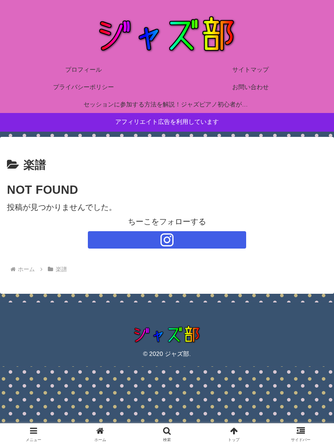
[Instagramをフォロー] (167, 240)
